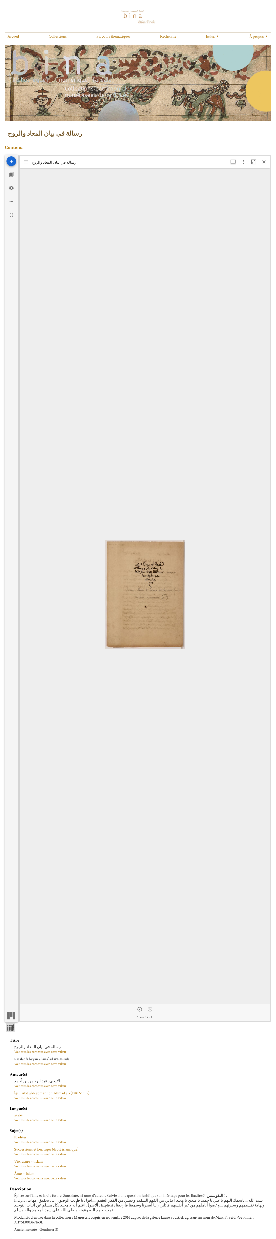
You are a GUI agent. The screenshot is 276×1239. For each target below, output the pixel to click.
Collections (58, 36)
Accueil (13, 36)
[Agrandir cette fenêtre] (254, 162)
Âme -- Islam (24, 1173)
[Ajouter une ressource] (11, 161)
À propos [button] (256, 36)
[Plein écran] (11, 215)
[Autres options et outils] (243, 162)
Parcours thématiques (113, 36)
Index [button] (210, 36)
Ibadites (20, 1137)
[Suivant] (140, 1009)
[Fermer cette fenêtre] (264, 162)
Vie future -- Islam (28, 1161)
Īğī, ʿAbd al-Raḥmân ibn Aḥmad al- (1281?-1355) (51, 1093)
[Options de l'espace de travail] (11, 201)
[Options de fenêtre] (233, 162)
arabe (18, 1115)
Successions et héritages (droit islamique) (46, 1149)
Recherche (168, 36)
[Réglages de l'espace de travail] (11, 188)
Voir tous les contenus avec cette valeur (40, 1052)
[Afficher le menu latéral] (26, 162)
